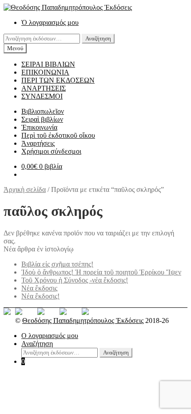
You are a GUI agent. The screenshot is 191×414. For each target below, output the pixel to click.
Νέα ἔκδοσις (39, 288)
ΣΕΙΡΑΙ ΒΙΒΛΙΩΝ (48, 64)
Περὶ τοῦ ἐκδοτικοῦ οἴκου (58, 135)
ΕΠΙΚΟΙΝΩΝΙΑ (45, 72)
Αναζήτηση (98, 38)
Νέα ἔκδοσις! (40, 296)
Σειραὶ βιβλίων (42, 119)
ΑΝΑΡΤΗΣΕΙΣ (43, 88)
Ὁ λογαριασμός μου (50, 22)
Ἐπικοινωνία (39, 127)
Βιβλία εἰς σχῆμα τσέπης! (57, 264)
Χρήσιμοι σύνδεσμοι (51, 151)
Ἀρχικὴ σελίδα (25, 189)
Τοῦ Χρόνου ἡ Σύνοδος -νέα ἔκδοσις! (74, 280)
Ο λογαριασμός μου (49, 335)
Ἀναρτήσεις (38, 143)
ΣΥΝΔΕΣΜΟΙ (42, 96)
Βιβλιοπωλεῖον (42, 111)
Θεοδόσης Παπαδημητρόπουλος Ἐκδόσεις (82, 320)
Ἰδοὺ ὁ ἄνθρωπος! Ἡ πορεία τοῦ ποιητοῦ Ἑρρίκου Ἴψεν (101, 272)
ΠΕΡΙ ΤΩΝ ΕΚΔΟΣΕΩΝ (58, 80)
